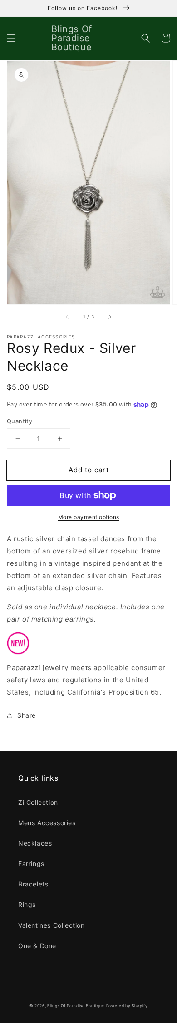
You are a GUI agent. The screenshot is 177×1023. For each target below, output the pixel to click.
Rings (27, 904)
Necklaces (35, 843)
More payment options (88, 517)
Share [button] (26, 715)
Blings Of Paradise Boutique (75, 1005)
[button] (11, 38)
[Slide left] (68, 317)
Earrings (31, 863)
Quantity (19, 421)
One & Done (37, 946)
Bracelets (33, 884)
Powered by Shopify (127, 1005)
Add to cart (89, 469)
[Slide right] (109, 317)
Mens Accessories (47, 823)
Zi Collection (38, 802)
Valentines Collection (51, 925)
